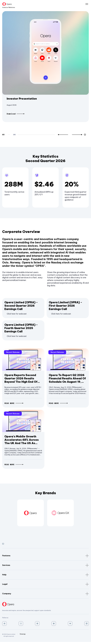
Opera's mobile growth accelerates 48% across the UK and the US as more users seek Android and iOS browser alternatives (22, 440)
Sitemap (23, 634)
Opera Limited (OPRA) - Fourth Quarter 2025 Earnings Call (21, 328)
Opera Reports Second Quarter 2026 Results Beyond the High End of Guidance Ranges (20, 378)
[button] (62, 134)
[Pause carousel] (85, 135)
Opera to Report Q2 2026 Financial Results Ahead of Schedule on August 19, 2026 (67, 378)
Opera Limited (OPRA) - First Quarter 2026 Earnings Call (65, 306)
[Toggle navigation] (86, 4)
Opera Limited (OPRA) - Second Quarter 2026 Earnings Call (21, 306)
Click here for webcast (17, 314)
